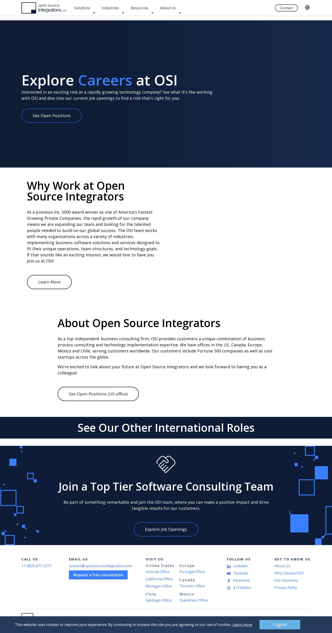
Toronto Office (192, 585)
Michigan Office (159, 586)
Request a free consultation (98, 574)
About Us (168, 7)
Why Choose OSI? (289, 573)
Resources (139, 7)
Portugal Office (192, 571)
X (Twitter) (242, 587)
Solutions (82, 7)
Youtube (240, 573)
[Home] (44, 8)
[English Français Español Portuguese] (308, 8)
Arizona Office (157, 571)
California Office (159, 578)
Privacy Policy (285, 587)
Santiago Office (158, 600)
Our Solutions (286, 580)
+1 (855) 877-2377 (36, 565)
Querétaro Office (194, 600)
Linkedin (240, 565)
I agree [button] (280, 624)
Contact (286, 7)
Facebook (241, 580)
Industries (110, 7)
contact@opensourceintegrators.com (100, 565)
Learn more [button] (242, 624)
